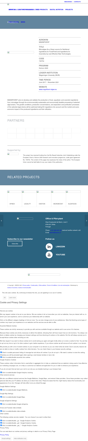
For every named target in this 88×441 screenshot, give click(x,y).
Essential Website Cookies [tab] (8, 326)
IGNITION (42, 204)
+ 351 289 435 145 (55, 230)
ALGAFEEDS (72, 204)
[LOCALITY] (29, 196)
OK (5, 297)
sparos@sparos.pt (55, 232)
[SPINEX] (14, 196)
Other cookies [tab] (4, 414)
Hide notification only (20, 438)
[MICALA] (86, 220)
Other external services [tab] (7, 375)
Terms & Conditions (52, 285)
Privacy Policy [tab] (4, 428)
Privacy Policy (4, 435)
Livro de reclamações (63, 285)
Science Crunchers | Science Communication (19, 287)
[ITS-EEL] (1, 220)
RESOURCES (68, 1)
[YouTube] (49, 254)
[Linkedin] (49, 246)
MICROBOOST (58, 204)
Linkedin (60, 246)
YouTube (60, 254)
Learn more (12, 297)
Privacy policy (26, 285)
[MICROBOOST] (58, 196)
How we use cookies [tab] (6, 311)
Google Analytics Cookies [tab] (8, 360)
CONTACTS (77, 1)
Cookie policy (34, 285)
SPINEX (12, 204)
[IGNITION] (44, 196)
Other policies (42, 285)
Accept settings (6, 438)
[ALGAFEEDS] (73, 196)
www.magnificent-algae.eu (48, 89)
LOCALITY (27, 204)
